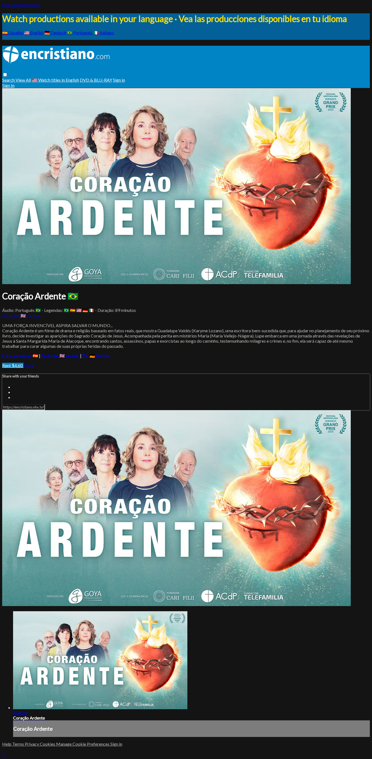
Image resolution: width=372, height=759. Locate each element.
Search (9, 79)
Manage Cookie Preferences (83, 743)
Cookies (48, 743)
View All (23, 79)
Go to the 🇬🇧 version (21, 315)
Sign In (8, 85)
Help (7, 743)
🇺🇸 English (34, 32)
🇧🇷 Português (80, 32)
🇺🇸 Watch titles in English (55, 79)
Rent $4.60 (12, 365)
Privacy (32, 743)
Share (28, 365)
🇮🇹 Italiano (103, 32)
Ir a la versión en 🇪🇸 (20, 355)
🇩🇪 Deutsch (55, 32)
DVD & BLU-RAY (96, 79)
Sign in (119, 79)
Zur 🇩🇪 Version (96, 355)
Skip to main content (21, 4)
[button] (5, 74)
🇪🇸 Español (12, 32)
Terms (18, 743)
